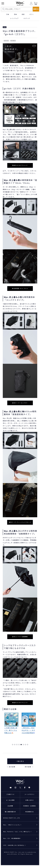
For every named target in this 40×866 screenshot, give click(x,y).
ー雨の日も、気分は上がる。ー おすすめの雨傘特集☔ (11, 730)
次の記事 (28, 767)
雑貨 (23, 14)
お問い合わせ (29, 800)
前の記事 (12, 767)
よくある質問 (10, 800)
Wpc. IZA (12, 838)
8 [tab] (27, 745)
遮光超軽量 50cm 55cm (20, 288)
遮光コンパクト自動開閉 (20, 636)
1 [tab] (13, 745)
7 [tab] (25, 745)
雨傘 (15, 14)
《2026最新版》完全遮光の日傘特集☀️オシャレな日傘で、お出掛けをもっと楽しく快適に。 (28, 734)
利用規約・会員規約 (29, 806)
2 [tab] (15, 745)
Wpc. (12, 825)
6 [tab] (23, 745)
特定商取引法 (29, 811)
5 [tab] (21, 745)
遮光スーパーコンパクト (20, 403)
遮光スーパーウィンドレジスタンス (20, 522)
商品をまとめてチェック (20, 165)
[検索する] (36, 9)
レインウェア (14, 18)
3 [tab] (17, 745)
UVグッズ (27, 18)
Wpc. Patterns (17, 831)
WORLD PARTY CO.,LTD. (11, 818)
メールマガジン (29, 794)
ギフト (31, 14)
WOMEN (13, 40)
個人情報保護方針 (10, 811)
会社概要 (10, 806)
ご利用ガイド (10, 794)
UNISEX (6, 40)
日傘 (7, 14)
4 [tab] (19, 745)
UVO (14, 845)
